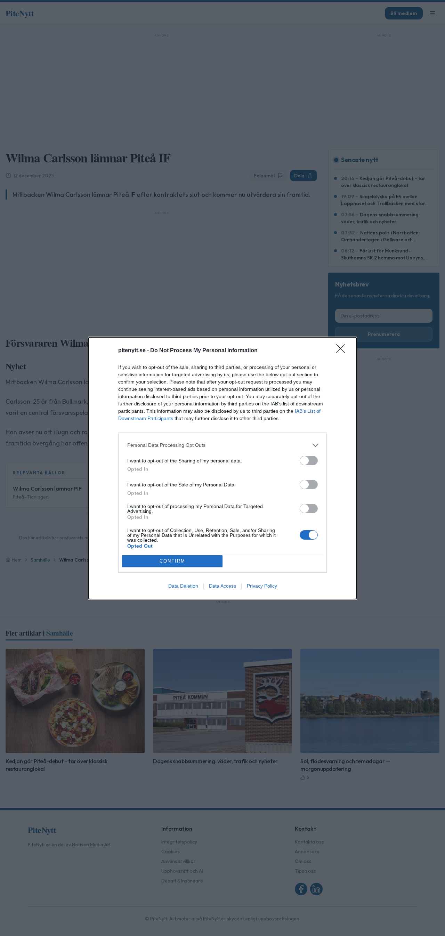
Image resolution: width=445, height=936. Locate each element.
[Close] (342, 350)
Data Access (222, 586)
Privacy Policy (262, 586)
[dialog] (222, 468)
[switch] (309, 460)
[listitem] (222, 445)
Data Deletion (183, 586)
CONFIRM (172, 561)
